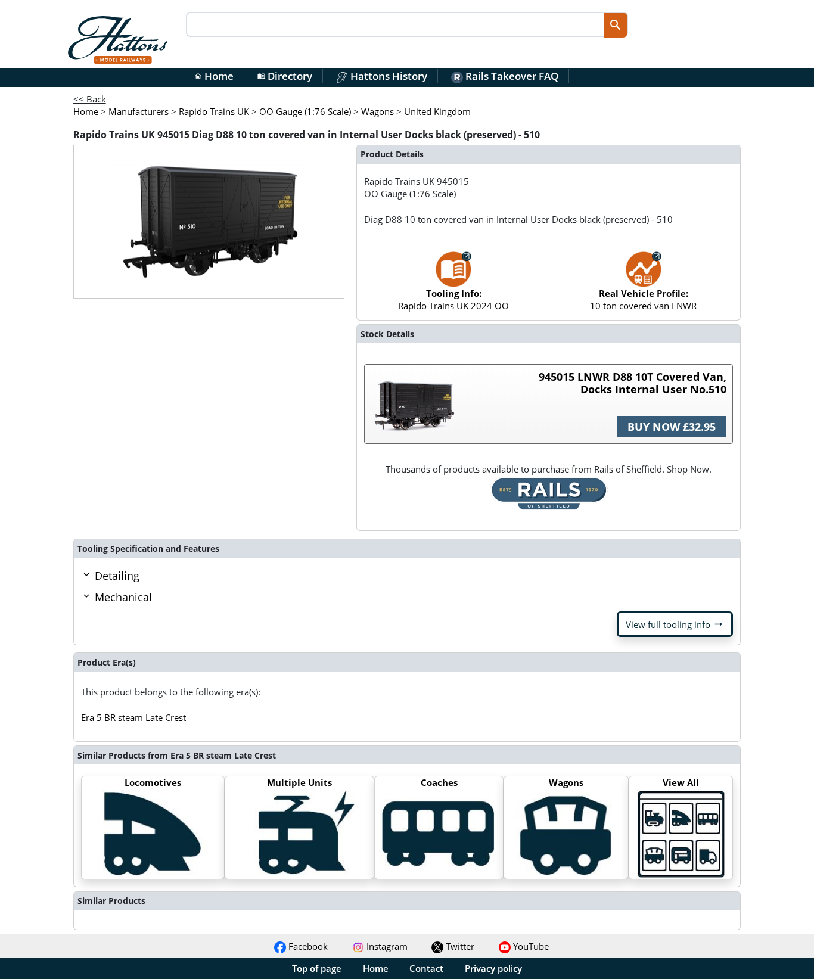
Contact (426, 968)
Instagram (386, 946)
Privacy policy (493, 968)
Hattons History (387, 76)
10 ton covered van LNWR (643, 299)
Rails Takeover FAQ (510, 76)
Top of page (316, 968)
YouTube (530, 946)
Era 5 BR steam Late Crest (133, 717)
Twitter (458, 946)
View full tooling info (675, 624)
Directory (284, 76)
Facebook (307, 946)
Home (214, 76)
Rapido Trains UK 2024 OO (453, 299)
